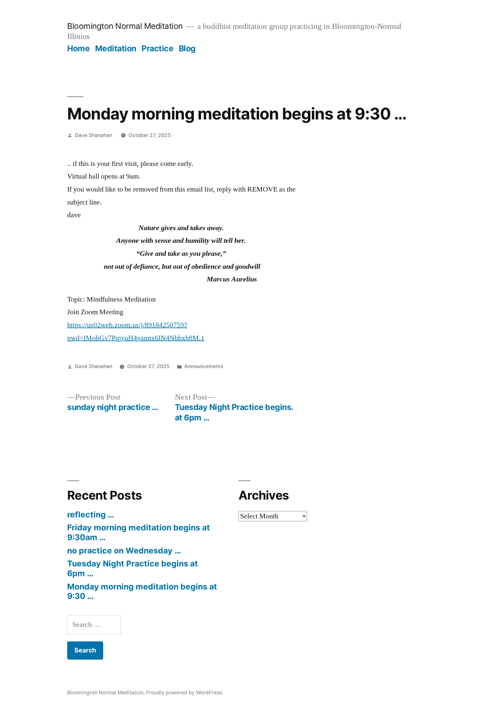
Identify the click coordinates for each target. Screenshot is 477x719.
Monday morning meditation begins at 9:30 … (142, 591)
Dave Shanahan (93, 135)
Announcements (203, 366)
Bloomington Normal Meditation (125, 26)
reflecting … (90, 514)
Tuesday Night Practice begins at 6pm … (132, 568)
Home (78, 48)
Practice (157, 48)
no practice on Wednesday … (124, 550)
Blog (187, 48)
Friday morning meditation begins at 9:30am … (138, 532)
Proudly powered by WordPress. (184, 692)
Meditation (115, 48)
